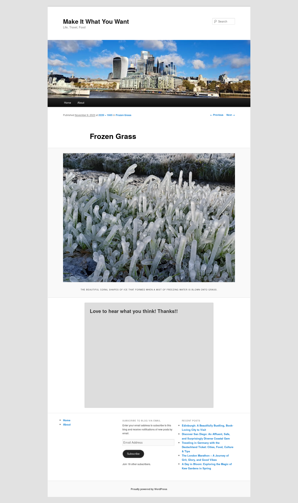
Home (67, 102)
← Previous (216, 115)
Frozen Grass (123, 115)
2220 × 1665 (106, 115)
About (80, 102)
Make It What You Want (96, 21)
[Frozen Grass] (149, 217)
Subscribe (133, 453)
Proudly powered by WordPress (149, 489)
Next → (230, 115)
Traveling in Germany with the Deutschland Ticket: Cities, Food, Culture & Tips (207, 447)
